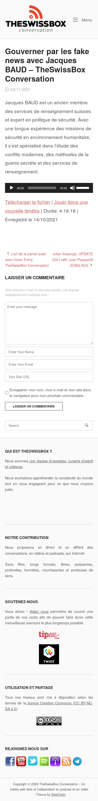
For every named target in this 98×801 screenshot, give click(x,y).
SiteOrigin (58, 794)
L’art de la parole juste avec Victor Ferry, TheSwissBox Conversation (27, 259)
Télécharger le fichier (27, 201)
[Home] (36, 18)
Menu (86, 19)
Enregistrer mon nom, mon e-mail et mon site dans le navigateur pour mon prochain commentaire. (50, 392)
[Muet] (72, 187)
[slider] (83, 187)
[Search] (86, 425)
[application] (49, 188)
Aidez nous (39, 611)
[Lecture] (11, 187)
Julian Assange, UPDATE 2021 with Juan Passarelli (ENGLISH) (72, 259)
